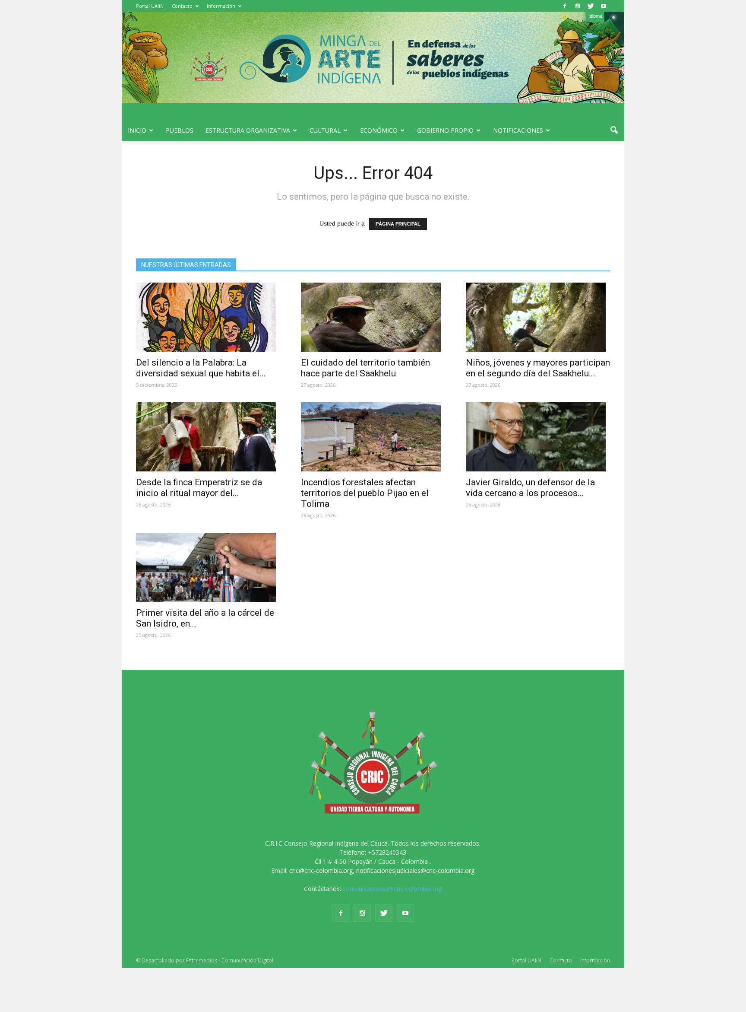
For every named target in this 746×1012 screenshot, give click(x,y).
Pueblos (179, 130)
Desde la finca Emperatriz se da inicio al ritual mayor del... (199, 487)
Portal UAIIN (150, 6)
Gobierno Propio (445, 130)
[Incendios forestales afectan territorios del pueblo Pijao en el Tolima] (373, 436)
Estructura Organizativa (247, 130)
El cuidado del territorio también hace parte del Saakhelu (365, 368)
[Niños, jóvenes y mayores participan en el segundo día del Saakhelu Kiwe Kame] (538, 317)
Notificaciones (518, 130)
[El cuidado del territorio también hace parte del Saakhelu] (373, 317)
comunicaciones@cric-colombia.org (392, 889)
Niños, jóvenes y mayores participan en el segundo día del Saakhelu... (538, 368)
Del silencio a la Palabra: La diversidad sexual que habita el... (201, 368)
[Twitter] (590, 6)
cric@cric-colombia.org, (321, 870)
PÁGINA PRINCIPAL (398, 223)
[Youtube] (603, 6)
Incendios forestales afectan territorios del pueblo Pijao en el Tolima (365, 493)
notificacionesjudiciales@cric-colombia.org (415, 870)
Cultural (325, 130)
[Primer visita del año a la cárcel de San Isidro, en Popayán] (208, 567)
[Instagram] (577, 6)
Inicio (137, 130)
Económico (379, 130)
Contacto (182, 6)
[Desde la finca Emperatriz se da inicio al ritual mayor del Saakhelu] (208, 436)
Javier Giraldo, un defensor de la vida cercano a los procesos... (530, 487)
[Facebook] (564, 6)
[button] (614, 130)
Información (221, 6)
